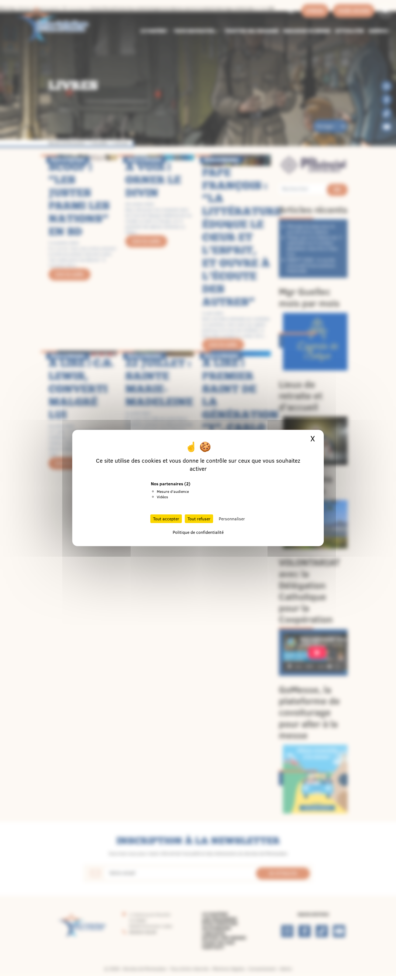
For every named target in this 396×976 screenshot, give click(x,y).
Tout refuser (198, 519)
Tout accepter (166, 519)
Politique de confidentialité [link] (198, 532)
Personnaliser (232, 519)
